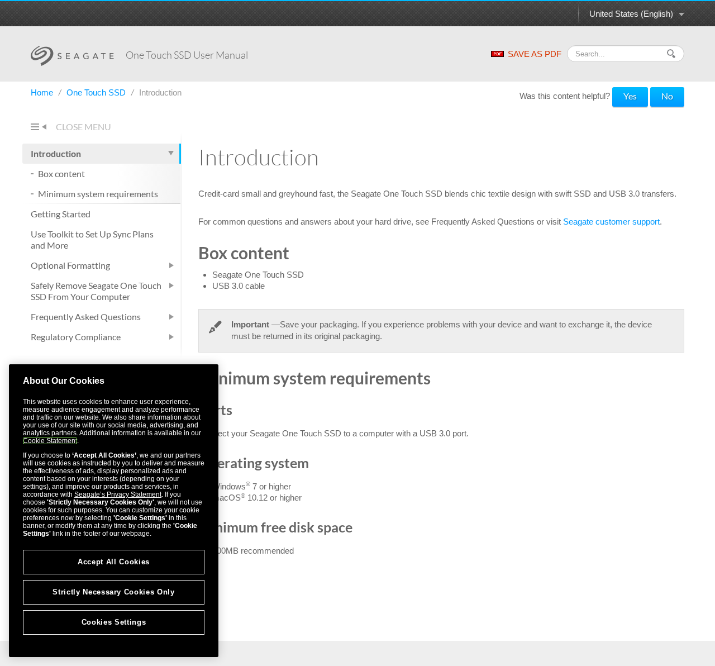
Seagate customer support (611, 221)
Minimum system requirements (98, 193)
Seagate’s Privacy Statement (117, 494)
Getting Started (60, 213)
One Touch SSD (97, 92)
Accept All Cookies (114, 562)
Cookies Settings (114, 622)
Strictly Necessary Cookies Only (113, 592)
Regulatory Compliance (76, 336)
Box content (61, 173)
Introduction (56, 153)
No (667, 96)
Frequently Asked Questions (86, 316)
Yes (630, 96)
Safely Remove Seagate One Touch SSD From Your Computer (96, 291)
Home (43, 92)
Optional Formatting (70, 265)
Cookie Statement (50, 441)
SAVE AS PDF (534, 54)
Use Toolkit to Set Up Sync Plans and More (92, 239)
